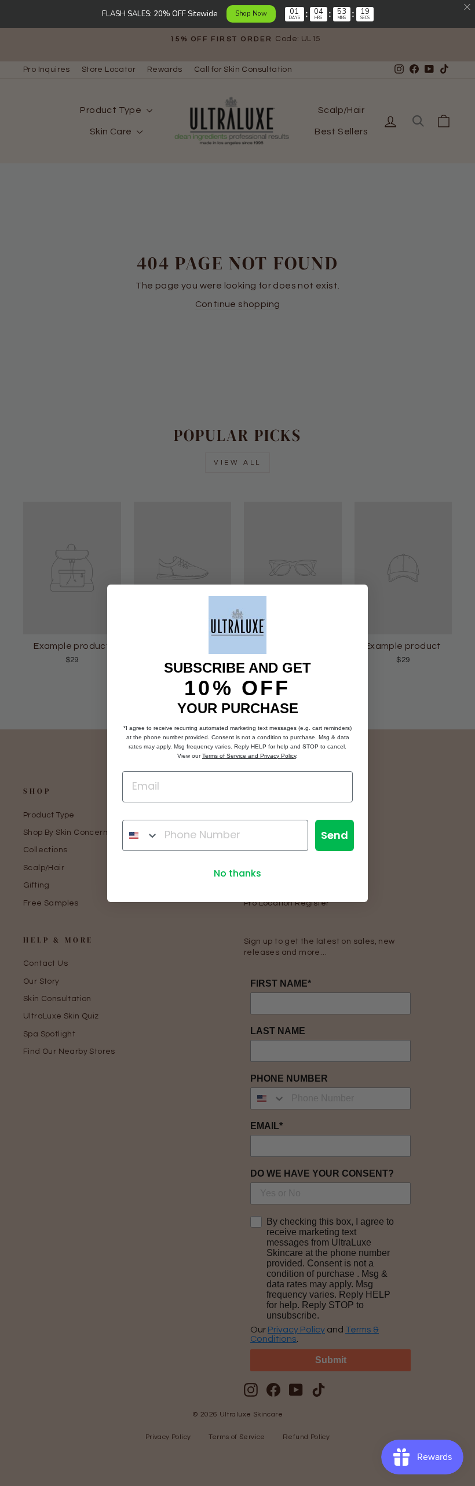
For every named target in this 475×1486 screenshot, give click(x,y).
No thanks (237, 873)
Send (334, 835)
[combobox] (141, 835)
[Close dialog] (353, 599)
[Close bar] (468, 7)
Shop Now (251, 13)
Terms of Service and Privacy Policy (249, 756)
